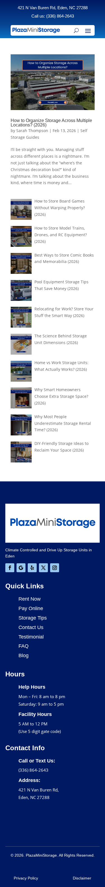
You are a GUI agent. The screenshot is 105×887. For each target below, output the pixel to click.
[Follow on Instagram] (54, 567)
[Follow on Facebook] (9, 567)
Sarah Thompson (32, 130)
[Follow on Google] (21, 567)
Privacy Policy (26, 878)
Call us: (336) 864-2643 (52, 16)
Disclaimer (82, 878)
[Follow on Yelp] (32, 567)
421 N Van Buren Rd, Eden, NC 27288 (53, 7)
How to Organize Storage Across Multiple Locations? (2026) (51, 122)
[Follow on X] (43, 567)
